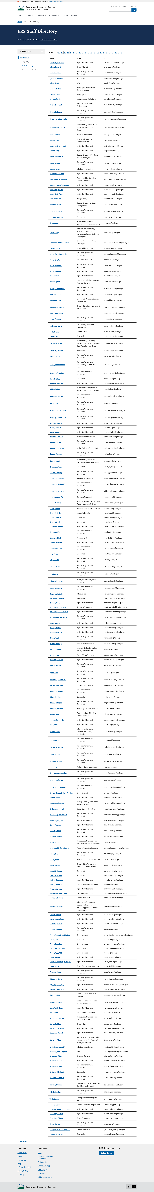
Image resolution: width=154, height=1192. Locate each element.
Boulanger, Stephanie (58, 179)
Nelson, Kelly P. (56, 665)
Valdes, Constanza (57, 989)
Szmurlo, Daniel (56, 923)
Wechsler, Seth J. (56, 1033)
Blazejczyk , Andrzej (58, 146)
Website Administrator (48, 40)
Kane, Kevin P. (55, 513)
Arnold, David (55, 94)
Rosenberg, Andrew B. (58, 815)
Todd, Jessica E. (56, 966)
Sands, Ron (54, 842)
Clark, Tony (54, 233)
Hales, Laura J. (55, 428)
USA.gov (41, 1173)
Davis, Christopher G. (58, 254)
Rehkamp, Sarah (56, 780)
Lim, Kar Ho (54, 560)
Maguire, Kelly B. (56, 594)
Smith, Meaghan (56, 880)
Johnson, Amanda (57, 478)
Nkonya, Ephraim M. (58, 679)
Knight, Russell (56, 542)
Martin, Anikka (55, 603)
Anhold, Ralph (55, 89)
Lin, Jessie (54, 574)
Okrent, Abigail (56, 703)
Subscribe (105, 1153)
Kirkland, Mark (55, 538)
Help (19, 1163)
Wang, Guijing (55, 1024)
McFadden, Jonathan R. (59, 612)
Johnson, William (57, 491)
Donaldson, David (57, 307)
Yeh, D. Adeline (55, 1092)
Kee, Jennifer (55, 532)
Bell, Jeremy (55, 134)
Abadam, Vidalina (57, 62)
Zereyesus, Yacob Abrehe (60, 1130)
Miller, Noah (54, 638)
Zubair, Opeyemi (56, 1134)
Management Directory (30, 70)
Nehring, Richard (56, 660)
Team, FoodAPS (56, 953)
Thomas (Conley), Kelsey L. (60, 962)
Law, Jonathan (55, 554)
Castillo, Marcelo (56, 217)
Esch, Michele (55, 332)
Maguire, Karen (56, 588)
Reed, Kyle (54, 767)
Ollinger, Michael (56, 708)
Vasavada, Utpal (56, 1002)
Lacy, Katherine (56, 548)
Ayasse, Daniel (55, 99)
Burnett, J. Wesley (57, 194)
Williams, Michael (57, 1072)
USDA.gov (41, 1170)
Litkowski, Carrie (56, 581)
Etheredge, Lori (56, 336)
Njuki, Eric (54, 672)
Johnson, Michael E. (57, 484)
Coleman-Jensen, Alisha (59, 242)
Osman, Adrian (55, 714)
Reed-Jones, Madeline (58, 773)
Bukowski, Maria (56, 190)
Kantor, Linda (55, 522)
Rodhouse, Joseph (57, 809)
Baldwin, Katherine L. (58, 119)
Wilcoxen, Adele (56, 1056)
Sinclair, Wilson (56, 875)
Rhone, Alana (55, 797)
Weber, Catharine (57, 1028)
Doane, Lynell (55, 281)
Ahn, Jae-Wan (55, 73)
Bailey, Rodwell (56, 105)
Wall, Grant (54, 1012)
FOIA (39, 1153)
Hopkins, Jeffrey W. (57, 448)
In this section (25, 51)
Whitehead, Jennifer (58, 1047)
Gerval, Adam (55, 379)
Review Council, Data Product (61, 793)
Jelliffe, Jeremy (56, 472)
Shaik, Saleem (55, 865)
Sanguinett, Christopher (60, 848)
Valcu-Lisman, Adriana (58, 985)
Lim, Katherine (56, 567)
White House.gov (44, 1177)
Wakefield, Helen (56, 1008)
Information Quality (24, 1167)
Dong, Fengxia (55, 319)
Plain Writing (42, 1162)
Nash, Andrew (55, 649)
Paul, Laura (54, 740)
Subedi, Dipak (55, 915)
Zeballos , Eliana (56, 1118)
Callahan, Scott (56, 211)
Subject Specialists (28, 62)
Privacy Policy (22, 1171)
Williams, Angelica (57, 1060)
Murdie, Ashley (55, 644)
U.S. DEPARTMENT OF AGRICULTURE (39, 10)
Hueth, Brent (55, 461)
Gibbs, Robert (55, 389)
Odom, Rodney (55, 697)
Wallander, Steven (57, 1018)
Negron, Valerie (56, 655)
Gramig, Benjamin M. (58, 410)
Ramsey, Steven (56, 761)
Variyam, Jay (55, 995)
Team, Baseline (56, 944)
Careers (124, 6)
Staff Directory (27, 66)
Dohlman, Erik (55, 300)
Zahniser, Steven (56, 1114)
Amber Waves (70, 15)
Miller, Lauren (55, 628)
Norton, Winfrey (56, 685)
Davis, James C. (56, 266)
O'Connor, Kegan (56, 691)
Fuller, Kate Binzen (57, 364)
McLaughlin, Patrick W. (59, 617)
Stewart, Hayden (56, 898)
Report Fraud (43, 1166)
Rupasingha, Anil (56, 820)
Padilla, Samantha (57, 720)
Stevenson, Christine (58, 893)
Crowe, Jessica (55, 248)
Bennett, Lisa (55, 140)
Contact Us (133, 6)
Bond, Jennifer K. (56, 156)
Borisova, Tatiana (57, 174)
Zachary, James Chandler (60, 1109)
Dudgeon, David (56, 326)
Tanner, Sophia (56, 929)
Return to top (22, 1141)
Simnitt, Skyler (56, 871)
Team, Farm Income (57, 948)
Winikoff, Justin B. (57, 1078)
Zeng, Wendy (55, 1124)
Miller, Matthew (56, 632)
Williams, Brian (56, 1066)
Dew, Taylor (54, 276)
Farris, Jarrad (55, 356)
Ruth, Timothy (56, 825)
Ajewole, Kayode (56, 78)
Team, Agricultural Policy (60, 935)
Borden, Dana (55, 169)
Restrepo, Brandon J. (58, 787)
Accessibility (22, 1153)
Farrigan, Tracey (56, 350)
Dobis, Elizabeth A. (57, 289)
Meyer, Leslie (55, 623)
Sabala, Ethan (55, 831)
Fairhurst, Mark (56, 343)
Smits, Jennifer (56, 884)
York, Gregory (55, 1099)
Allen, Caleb (54, 83)
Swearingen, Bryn (57, 919)
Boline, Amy (54, 150)
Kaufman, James (56, 526)
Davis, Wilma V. (55, 271)
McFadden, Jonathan (58, 607)
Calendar (112, 6)
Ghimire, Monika (56, 383)
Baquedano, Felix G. (57, 127)
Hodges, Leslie (55, 442)
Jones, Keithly (55, 503)
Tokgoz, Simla (55, 972)
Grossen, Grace (56, 423)
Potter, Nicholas (56, 747)
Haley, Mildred (55, 432)
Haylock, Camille (56, 436)
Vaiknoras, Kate (56, 979)
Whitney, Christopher (58, 1051)
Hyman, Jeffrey (56, 467)
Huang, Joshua (56, 454)
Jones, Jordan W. (56, 497)
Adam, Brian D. (55, 67)
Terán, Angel (55, 957)
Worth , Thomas (56, 1085)
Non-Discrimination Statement (45, 1157)
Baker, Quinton (56, 112)
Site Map (20, 1174)
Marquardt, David (57, 598)
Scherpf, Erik (55, 854)
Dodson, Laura (55, 294)
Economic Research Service (41, 6)
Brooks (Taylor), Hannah (59, 185)
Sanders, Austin (56, 836)
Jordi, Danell (55, 509)
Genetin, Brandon (57, 373)
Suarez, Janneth (56, 906)
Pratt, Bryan (55, 754)
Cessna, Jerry (55, 223)
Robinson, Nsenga (57, 803)
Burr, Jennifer (55, 198)
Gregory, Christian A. (58, 417)
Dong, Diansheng (56, 313)
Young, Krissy (55, 1105)
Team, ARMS (55, 939)
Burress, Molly (55, 204)
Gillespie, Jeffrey (56, 396)
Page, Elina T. (55, 724)
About (118, 6)
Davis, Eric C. (55, 260)
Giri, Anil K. (54, 403)
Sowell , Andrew (56, 889)
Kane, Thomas (55, 517)
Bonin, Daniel (55, 163)
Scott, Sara (54, 859)
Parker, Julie (55, 732)
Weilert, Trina (55, 1040)
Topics (20, 15)
